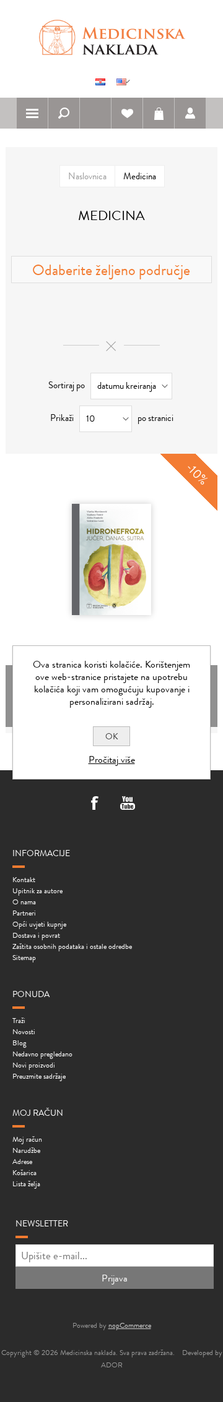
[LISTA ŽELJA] (127, 113)
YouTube (127, 804)
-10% (197, 474)
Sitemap (24, 957)
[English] (121, 81)
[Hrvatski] (100, 81)
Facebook (95, 804)
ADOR (112, 1364)
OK (111, 736)
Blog (19, 1042)
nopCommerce (129, 1325)
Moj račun (27, 1139)
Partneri (24, 913)
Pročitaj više (112, 759)
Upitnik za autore (37, 890)
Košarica (158, 113)
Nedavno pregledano (42, 1054)
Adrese (22, 1161)
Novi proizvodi (33, 1065)
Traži (18, 1020)
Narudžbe (26, 1150)
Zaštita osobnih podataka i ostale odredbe (72, 946)
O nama (24, 901)
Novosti (23, 1031)
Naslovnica (87, 176)
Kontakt (23, 879)
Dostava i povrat (36, 935)
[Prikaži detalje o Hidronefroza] (111, 559)
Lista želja (26, 1183)
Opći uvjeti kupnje (39, 924)
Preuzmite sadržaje (39, 1076)
